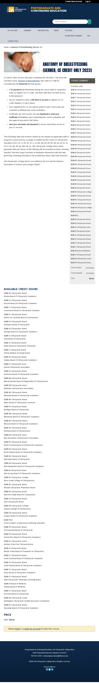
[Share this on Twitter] (49, 670)
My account (13, 30)
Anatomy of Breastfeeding (29, 81)
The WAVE (68, 30)
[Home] (36, 9)
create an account (31, 629)
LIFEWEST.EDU (13, 41)
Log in (87, 1)
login (17, 629)
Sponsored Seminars (73, 36)
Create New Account (73, 1)
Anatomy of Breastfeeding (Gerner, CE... (27, 47)
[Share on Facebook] (47, 670)
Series (56, 30)
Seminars (27, 30)
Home (6, 47)
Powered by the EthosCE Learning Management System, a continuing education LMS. (85, 677)
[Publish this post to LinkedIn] (52, 670)
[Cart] (93, 3)
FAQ (88, 36)
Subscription (43, 30)
